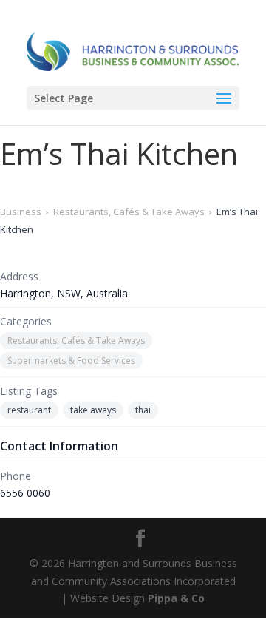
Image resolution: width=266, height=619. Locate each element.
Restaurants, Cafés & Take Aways (129, 211)
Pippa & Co (176, 598)
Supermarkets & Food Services (71, 360)
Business (20, 211)
